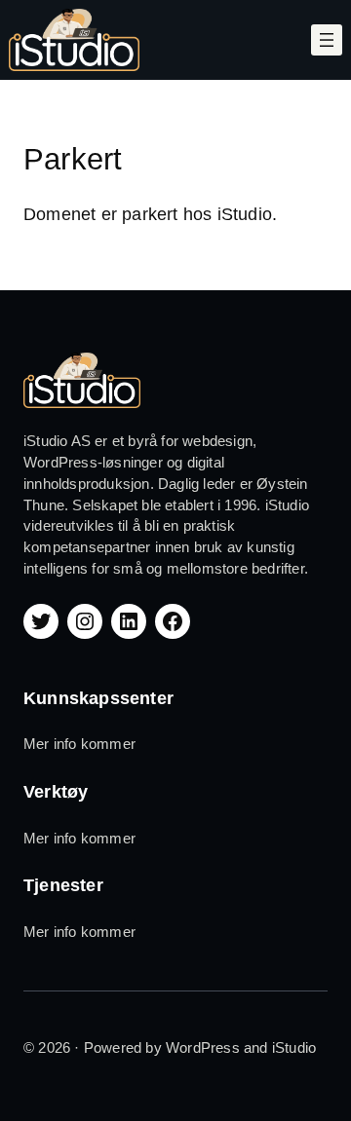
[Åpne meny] (326, 40)
